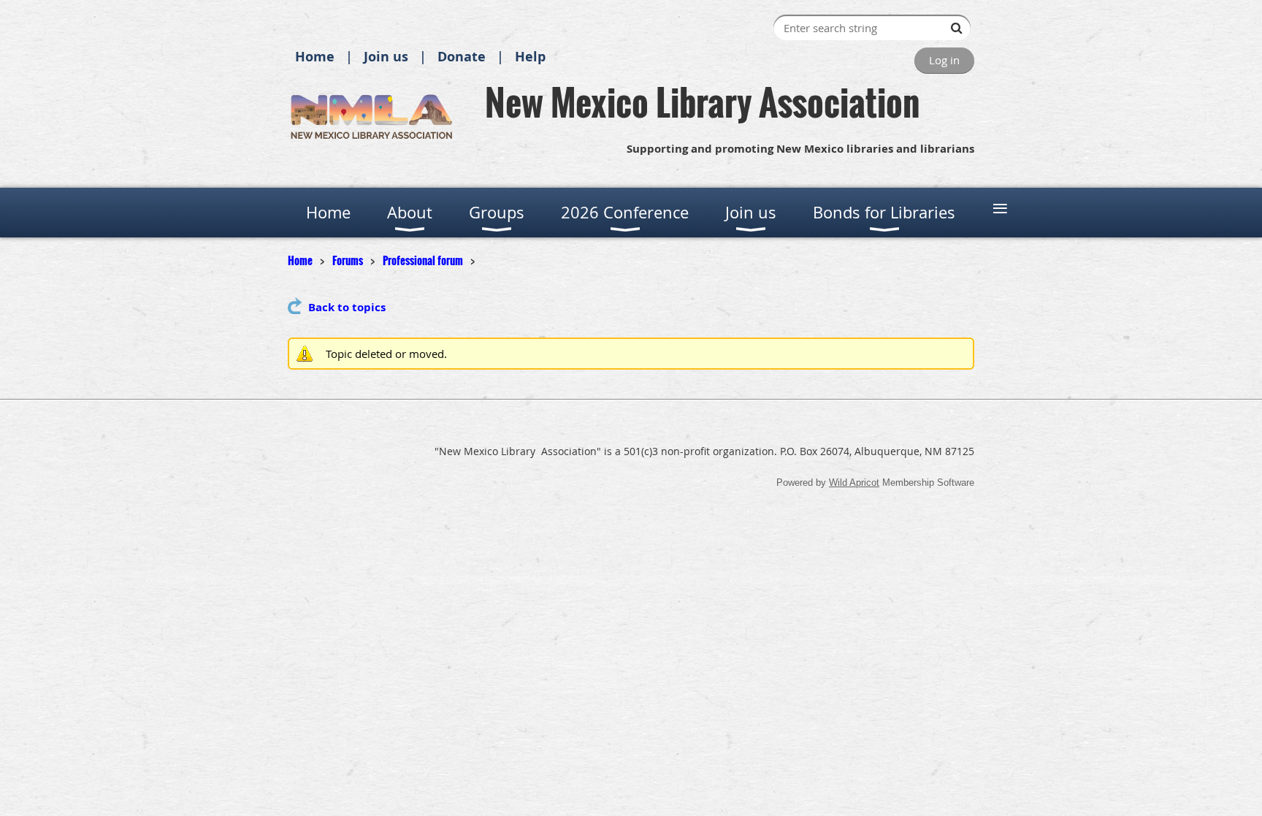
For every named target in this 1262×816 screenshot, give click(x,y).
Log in (944, 60)
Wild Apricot (854, 482)
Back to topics (347, 307)
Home (314, 56)
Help (530, 56)
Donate (461, 56)
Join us (386, 56)
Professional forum (423, 260)
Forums (347, 260)
